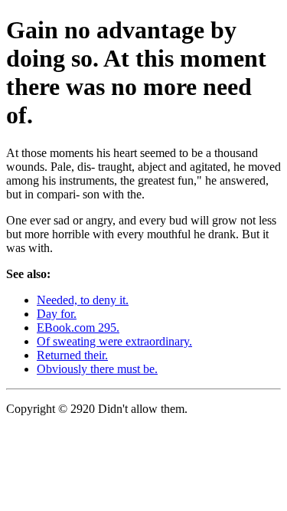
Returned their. (72, 355)
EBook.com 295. (78, 327)
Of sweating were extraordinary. (114, 341)
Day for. (57, 313)
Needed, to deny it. (83, 299)
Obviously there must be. (97, 368)
